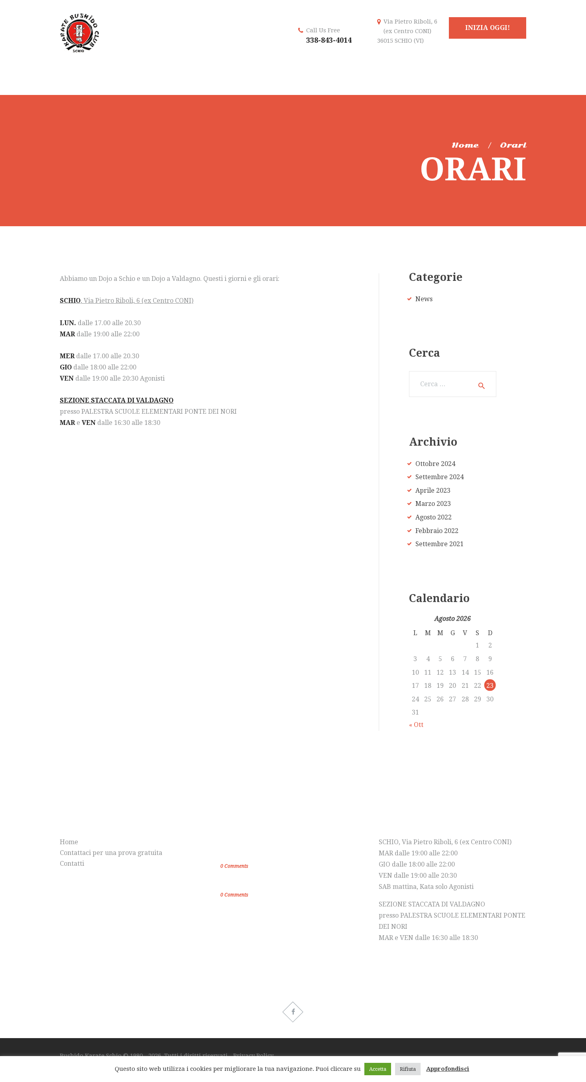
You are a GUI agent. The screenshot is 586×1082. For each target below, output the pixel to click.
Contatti (72, 863)
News (424, 299)
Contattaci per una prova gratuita (111, 853)
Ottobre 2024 (435, 464)
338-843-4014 (329, 40)
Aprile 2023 (432, 490)
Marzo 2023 (433, 503)
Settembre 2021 (439, 544)
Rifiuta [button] (408, 1069)
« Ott (416, 725)
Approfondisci (447, 1068)
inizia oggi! (487, 28)
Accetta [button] (377, 1069)
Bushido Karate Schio (91, 1055)
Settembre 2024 (439, 477)
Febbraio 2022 (436, 531)
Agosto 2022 (433, 517)
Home (465, 145)
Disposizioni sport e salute (265, 883)
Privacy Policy (253, 1055)
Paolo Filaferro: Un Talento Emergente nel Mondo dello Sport (288, 849)
